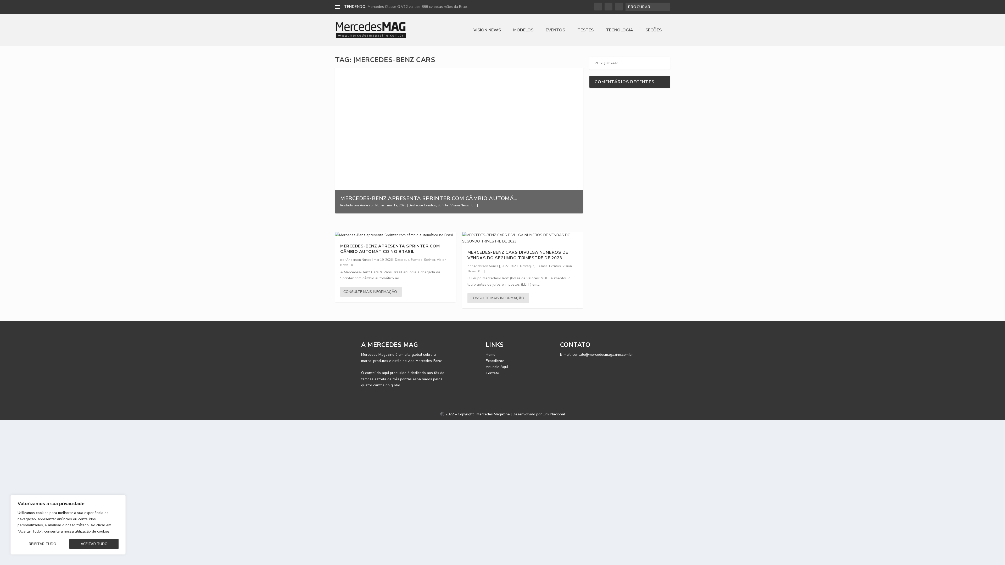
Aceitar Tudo (94, 543)
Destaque (416, 205)
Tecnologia (619, 30)
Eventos (555, 30)
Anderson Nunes (372, 205)
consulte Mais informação (370, 291)
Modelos (523, 30)
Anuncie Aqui (497, 366)
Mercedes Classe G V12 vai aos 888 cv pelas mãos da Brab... (418, 6)
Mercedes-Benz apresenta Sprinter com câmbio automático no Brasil (390, 249)
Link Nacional (554, 414)
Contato (492, 373)
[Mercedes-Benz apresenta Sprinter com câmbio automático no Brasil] (395, 235)
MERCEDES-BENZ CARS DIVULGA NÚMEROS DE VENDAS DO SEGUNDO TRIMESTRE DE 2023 (517, 255)
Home (490, 354)
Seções (653, 30)
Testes (585, 30)
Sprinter (443, 205)
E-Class (542, 266)
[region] (68, 525)
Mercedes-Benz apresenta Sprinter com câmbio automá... (428, 198)
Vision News (487, 30)
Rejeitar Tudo (42, 543)
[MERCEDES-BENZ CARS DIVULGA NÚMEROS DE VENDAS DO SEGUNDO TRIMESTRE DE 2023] (522, 238)
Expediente (495, 360)
